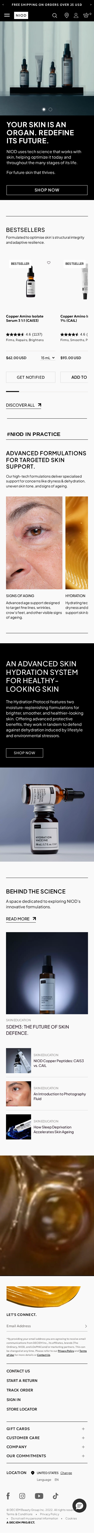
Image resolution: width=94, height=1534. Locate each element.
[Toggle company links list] (83, 1447)
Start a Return (22, 1380)
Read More (18, 918)
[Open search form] (55, 15)
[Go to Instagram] (22, 1496)
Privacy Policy (66, 1351)
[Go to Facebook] (8, 1496)
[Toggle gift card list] (83, 1429)
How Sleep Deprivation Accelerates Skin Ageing (54, 1129)
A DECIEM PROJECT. (21, 1522)
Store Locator (22, 1409)
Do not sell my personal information (34, 1518)
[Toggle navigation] (7, 15)
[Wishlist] (48, 259)
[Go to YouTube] (39, 1496)
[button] (79, 1506)
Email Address (19, 1326)
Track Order (20, 1390)
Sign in (14, 1399)
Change (66, 1473)
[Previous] (3, 4)
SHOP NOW (47, 190)
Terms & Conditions (20, 1514)
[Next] (91, 4)
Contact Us (43, 1355)
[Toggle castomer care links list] (83, 1438)
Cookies (71, 1518)
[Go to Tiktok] (55, 1496)
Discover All (20, 405)
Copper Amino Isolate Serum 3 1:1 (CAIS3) (24, 318)
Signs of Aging (20, 595)
